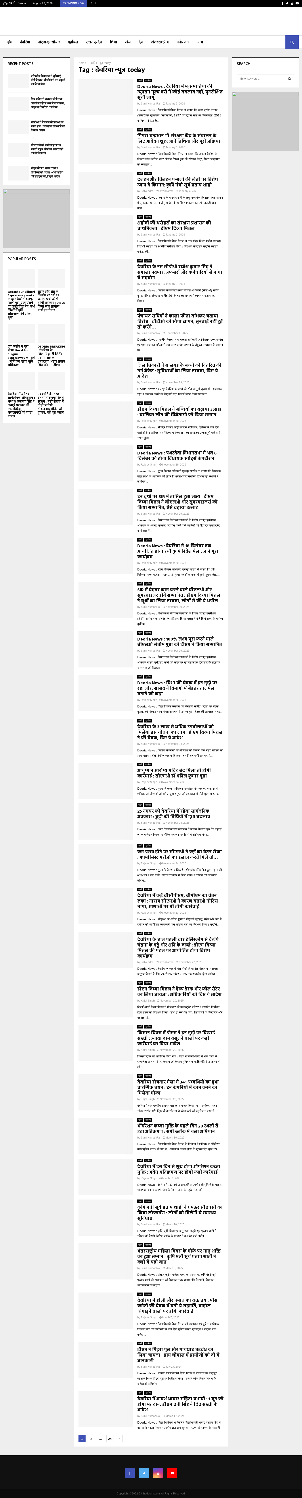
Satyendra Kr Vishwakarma (157, 191)
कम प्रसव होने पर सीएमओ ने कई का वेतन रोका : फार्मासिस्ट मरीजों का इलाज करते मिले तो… (179, 855)
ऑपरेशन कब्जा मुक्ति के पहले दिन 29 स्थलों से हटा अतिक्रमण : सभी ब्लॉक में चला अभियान (177, 1129)
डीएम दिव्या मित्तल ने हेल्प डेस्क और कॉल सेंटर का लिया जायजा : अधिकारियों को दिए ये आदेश (179, 992)
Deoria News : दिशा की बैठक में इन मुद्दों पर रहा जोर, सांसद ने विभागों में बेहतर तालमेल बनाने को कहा (177, 689)
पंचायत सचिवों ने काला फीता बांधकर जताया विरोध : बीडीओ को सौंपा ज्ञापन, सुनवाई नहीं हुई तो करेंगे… (180, 322)
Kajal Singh (148, 1000)
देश (141, 42)
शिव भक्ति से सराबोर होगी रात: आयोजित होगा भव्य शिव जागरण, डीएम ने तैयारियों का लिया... (48, 103)
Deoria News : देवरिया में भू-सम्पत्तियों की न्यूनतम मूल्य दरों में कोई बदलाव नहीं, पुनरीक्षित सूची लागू (180, 92)
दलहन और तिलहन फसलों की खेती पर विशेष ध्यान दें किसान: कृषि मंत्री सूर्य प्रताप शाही (177, 182)
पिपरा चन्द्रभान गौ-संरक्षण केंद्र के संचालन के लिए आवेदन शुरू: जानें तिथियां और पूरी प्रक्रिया (178, 139)
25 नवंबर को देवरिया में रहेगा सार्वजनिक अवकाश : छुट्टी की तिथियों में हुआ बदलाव (173, 814)
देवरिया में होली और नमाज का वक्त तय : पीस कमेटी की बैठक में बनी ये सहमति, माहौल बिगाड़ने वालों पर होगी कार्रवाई (177, 1306)
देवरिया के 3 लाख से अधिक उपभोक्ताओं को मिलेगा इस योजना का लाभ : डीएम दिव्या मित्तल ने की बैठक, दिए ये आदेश (179, 733)
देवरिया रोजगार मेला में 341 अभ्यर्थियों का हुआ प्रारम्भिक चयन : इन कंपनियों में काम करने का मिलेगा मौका (178, 1088)
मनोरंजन (183, 42)
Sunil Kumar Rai (151, 103)
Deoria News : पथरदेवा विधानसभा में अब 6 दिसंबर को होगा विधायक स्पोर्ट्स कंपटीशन (177, 456)
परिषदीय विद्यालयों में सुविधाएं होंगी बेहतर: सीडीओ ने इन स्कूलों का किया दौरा (48, 80)
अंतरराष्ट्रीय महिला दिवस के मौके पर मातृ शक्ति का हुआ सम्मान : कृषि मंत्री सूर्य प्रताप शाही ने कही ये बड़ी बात (179, 1257)
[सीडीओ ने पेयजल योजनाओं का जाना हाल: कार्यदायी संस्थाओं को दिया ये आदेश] (18, 127)
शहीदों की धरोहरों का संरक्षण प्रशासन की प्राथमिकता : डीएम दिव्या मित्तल (174, 226)
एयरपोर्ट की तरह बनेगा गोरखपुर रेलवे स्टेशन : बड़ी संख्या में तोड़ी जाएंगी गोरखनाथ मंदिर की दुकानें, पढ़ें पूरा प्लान (51, 403)
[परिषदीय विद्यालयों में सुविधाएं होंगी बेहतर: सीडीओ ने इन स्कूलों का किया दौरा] (18, 81)
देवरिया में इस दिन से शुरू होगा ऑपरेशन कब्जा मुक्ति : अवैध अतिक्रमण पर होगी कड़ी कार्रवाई (178, 1169)
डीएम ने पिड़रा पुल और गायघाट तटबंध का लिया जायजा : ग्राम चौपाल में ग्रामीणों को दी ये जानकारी (178, 1355)
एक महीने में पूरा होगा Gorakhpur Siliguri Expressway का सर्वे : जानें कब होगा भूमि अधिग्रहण (21, 356)
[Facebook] (130, 1473)
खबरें (140, 80)
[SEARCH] (289, 78)
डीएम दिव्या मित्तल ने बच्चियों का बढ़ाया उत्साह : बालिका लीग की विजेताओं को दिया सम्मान (179, 412)
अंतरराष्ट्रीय (160, 42)
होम (9, 42)
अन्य (200, 42)
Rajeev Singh (149, 420)
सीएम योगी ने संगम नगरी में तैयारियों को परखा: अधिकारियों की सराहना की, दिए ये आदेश (47, 172)
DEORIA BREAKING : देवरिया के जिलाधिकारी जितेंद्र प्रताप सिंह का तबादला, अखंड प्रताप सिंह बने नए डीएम (51, 356)
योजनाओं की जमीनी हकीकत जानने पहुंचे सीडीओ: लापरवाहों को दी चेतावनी (47, 149)
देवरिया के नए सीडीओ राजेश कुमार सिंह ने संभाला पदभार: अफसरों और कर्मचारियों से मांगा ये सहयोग (179, 273)
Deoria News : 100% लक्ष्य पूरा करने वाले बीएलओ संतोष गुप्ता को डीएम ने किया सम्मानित (179, 642)
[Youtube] (172, 1473)
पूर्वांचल (73, 42)
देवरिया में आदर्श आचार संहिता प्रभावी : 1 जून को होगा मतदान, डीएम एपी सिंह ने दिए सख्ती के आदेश (180, 1405)
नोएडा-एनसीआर (49, 42)
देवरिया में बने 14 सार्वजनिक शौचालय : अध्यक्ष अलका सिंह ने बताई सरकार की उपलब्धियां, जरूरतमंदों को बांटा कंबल (21, 405)
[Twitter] (144, 1473)
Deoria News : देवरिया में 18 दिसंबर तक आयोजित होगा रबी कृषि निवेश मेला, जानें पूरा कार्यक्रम (177, 552)
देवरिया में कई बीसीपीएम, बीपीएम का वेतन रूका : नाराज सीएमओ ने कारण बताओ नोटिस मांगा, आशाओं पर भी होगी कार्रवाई (177, 901)
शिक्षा (113, 42)
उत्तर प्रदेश (94, 42)
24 (110, 1439)
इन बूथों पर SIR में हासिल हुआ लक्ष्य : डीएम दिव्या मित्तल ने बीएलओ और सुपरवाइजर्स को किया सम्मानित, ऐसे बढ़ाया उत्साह (177, 502)
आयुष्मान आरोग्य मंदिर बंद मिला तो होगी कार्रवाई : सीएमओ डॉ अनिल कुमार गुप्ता (174, 773)
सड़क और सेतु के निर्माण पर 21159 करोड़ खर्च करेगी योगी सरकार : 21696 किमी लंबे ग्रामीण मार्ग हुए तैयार (51, 301)
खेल (128, 42)
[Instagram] (158, 1473)
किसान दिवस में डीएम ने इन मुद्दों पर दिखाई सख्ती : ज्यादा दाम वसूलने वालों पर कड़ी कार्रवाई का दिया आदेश (176, 1039)
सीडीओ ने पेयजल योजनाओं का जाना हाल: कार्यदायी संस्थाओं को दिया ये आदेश (48, 126)
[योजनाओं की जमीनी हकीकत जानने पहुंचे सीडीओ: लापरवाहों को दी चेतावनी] (18, 150)
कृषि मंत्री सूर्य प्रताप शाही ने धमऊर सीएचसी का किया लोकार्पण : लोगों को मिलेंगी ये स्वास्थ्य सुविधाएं (180, 1213)
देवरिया (25, 42)
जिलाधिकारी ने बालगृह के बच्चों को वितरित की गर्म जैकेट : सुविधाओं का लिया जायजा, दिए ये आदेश (179, 371)
